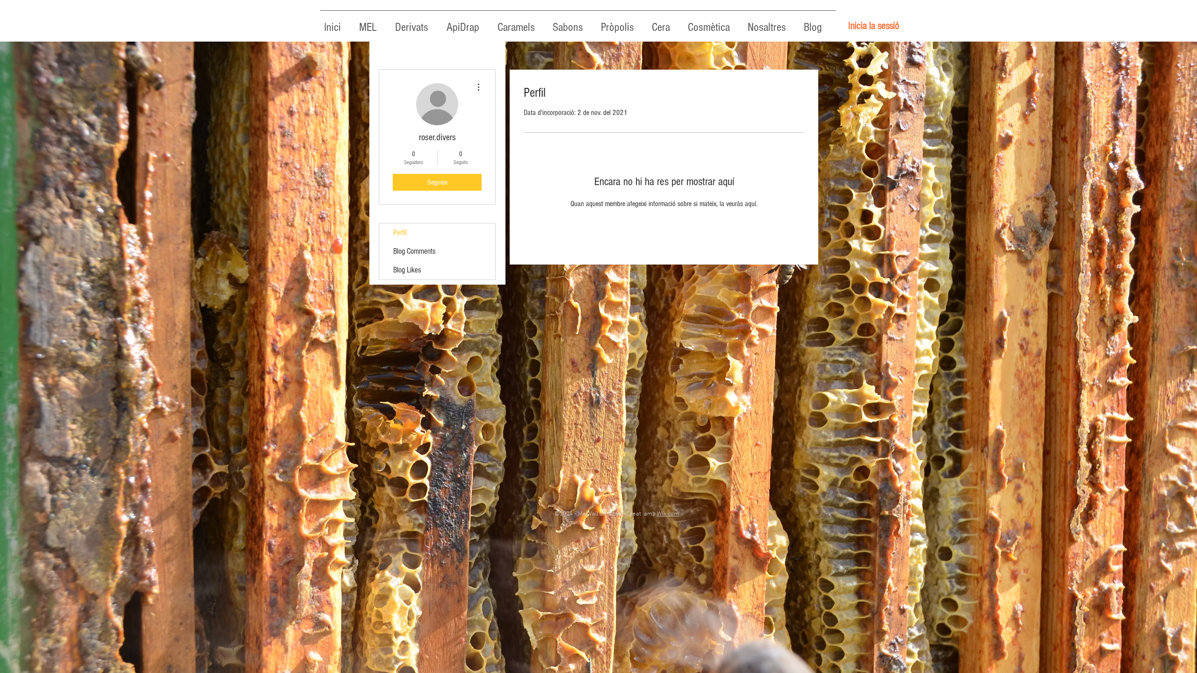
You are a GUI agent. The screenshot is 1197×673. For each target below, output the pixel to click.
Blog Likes (407, 269)
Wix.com (668, 514)
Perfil (400, 232)
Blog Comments (414, 251)
